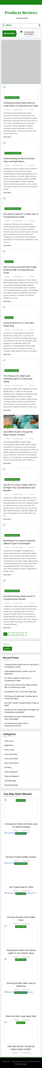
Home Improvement (12, 535)
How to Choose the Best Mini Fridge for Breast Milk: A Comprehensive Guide (20, 270)
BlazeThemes (22, 1064)
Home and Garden (11, 370)
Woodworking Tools (12, 208)
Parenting (9, 261)
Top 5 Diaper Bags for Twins (21, 887)
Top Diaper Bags (10, 781)
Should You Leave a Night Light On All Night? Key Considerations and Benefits (19, 488)
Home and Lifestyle (12, 479)
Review (7, 109)
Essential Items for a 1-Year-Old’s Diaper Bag (20, 692)
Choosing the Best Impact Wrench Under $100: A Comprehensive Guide (30, 33)
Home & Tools (9, 750)
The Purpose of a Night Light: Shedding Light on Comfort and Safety (17, 379)
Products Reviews (21, 12)
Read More (7, 137)
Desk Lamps (8, 741)
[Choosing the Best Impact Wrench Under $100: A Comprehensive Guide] (21, 31)
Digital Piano (8, 745)
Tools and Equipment (13, 153)
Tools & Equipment (12, 97)
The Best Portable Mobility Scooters (21, 857)
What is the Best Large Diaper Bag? (21, 1016)
